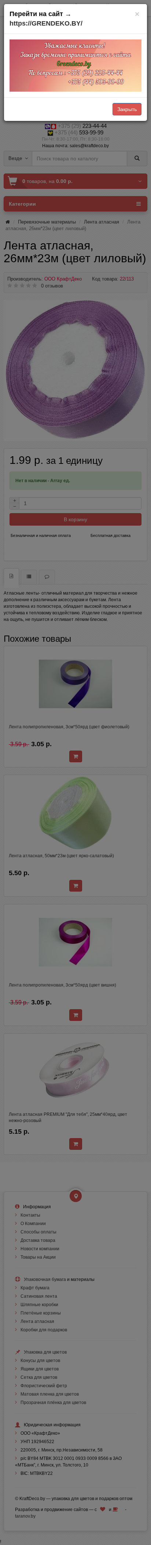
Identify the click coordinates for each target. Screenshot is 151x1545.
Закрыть (127, 109)
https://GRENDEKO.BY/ (46, 23)
